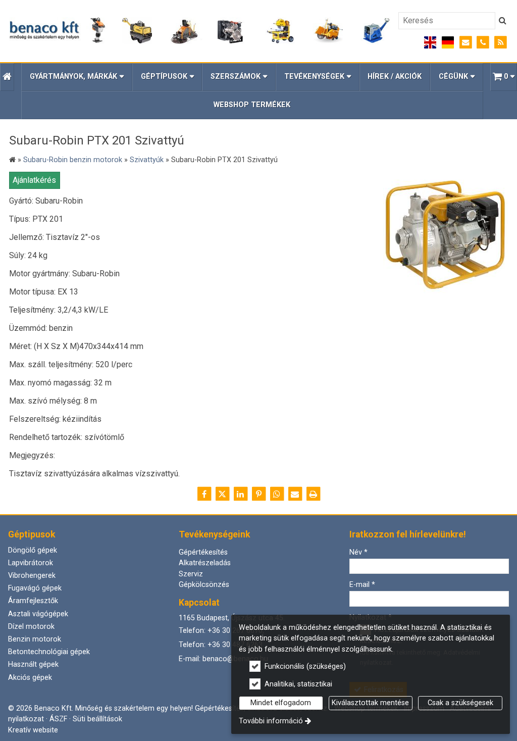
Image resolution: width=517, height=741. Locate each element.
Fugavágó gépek (35, 588)
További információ (271, 721)
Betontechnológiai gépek (49, 652)
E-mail (362, 584)
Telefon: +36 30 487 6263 (221, 644)
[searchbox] (446, 20)
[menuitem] (7, 77)
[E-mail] (465, 42)
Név (358, 552)
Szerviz (191, 574)
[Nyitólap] (199, 31)
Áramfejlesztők (33, 601)
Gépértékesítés (203, 552)
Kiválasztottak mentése (370, 703)
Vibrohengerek (32, 575)
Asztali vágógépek (38, 614)
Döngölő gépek (32, 550)
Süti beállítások (97, 719)
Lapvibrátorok (30, 563)
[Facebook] (204, 494)
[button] (503, 77)
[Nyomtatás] (313, 494)
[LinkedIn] (240, 494)
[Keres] (502, 21)
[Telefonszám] (483, 42)
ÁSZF (58, 719)
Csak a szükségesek (460, 703)
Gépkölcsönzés (204, 584)
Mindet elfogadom (280, 703)
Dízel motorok (31, 626)
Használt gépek (33, 664)
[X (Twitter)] (222, 494)
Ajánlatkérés (34, 180)
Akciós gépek (30, 677)
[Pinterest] (258, 494)
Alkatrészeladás (205, 563)
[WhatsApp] (277, 494)
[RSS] (500, 42)
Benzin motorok (34, 639)
